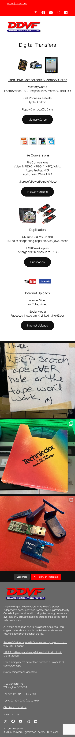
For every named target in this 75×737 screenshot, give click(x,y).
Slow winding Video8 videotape (20, 672)
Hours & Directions (17, 3)
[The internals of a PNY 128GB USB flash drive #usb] (37, 533)
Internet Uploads (37, 293)
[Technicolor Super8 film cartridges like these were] (37, 456)
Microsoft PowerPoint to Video (37, 181)
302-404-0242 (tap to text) (24, 700)
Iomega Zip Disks (42, 109)
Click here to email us (15, 707)
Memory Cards (37, 119)
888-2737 (30, 694)
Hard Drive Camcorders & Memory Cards (37, 80)
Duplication (37, 229)
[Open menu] (68, 26)
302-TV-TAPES (15, 694)
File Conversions (37, 155)
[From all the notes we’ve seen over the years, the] (37, 380)
